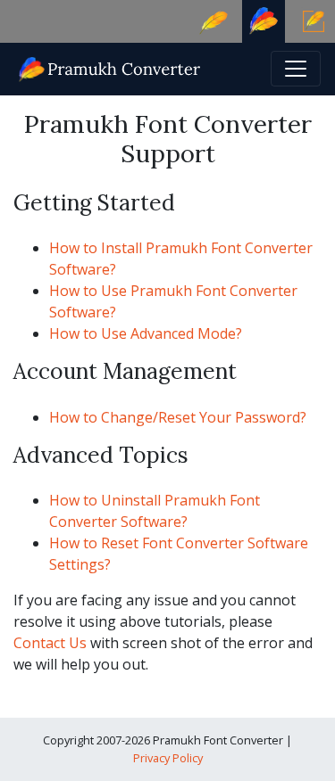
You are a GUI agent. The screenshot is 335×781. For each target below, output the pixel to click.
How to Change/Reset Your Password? (177, 417)
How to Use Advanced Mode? (145, 333)
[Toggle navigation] (296, 68)
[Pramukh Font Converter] (110, 67)
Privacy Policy (168, 758)
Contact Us (50, 643)
